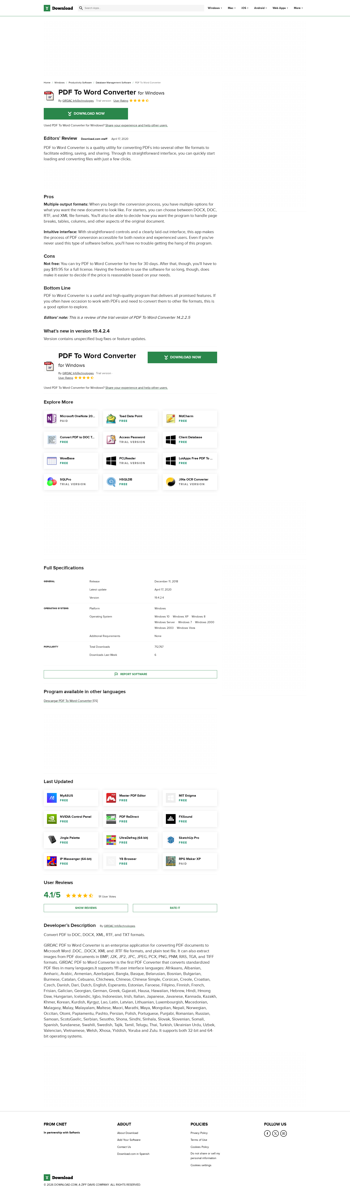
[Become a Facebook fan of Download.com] (267, 1133)
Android (259, 8)
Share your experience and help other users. (136, 125)
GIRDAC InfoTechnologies (119, 926)
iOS (243, 8)
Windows (214, 8)
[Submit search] (81, 8)
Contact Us (124, 1147)
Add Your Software (129, 1140)
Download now (89, 113)
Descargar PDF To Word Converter (68, 701)
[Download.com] (58, 8)
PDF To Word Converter (111, 92)
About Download (127, 1133)
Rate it (175, 908)
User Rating (120, 100)
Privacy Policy (199, 1133)
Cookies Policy (200, 1147)
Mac (230, 8)
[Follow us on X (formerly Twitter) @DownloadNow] (275, 1133)
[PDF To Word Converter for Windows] (49, 95)
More (297, 8)
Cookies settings (201, 1165)
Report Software (133, 674)
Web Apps (279, 8)
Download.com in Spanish (133, 1154)
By (76, 100)
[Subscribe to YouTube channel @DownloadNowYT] (283, 1133)
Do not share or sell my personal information (205, 1156)
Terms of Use (199, 1140)
